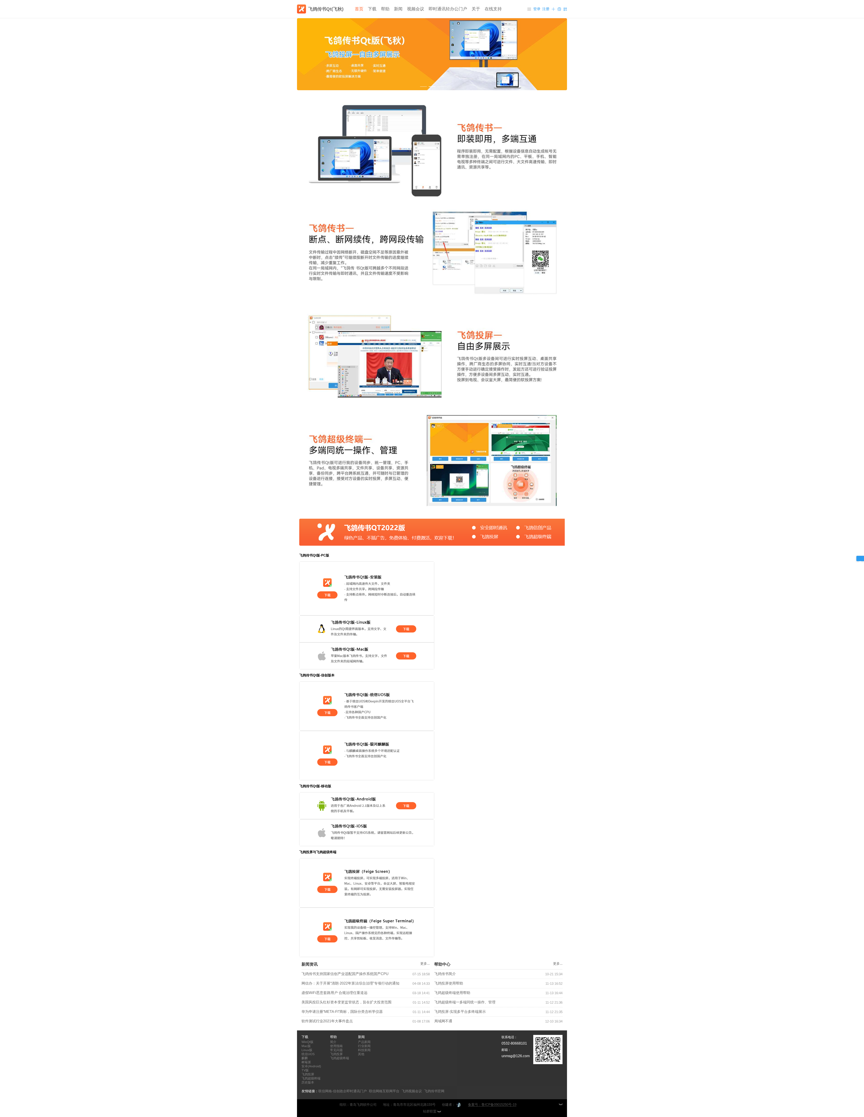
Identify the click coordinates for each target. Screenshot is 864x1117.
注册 (545, 9)
